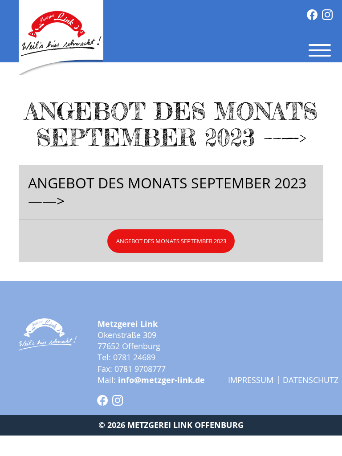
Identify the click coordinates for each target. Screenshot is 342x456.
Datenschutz (310, 380)
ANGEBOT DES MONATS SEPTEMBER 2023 (171, 241)
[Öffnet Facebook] (312, 14)
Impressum (250, 380)
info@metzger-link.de (161, 380)
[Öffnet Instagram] (327, 14)
